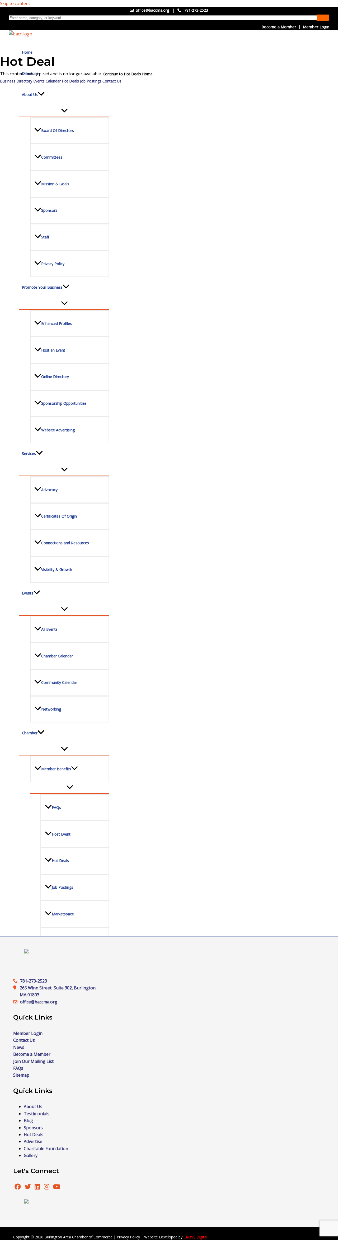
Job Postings (90, 81)
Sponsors (33, 1128)
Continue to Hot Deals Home (128, 73)
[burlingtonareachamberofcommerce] (63, 969)
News (18, 1047)
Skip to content (15, 3)
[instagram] (47, 1187)
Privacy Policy (128, 1236)
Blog (28, 1120)
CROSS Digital (195, 1236)
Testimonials (36, 1114)
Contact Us (111, 81)
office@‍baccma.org (38, 1002)
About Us (33, 1106)
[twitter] (28, 1187)
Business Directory (16, 81)
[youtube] (57, 1187)
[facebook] (17, 1187)
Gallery (30, 1155)
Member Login (316, 26)
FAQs (18, 1068)
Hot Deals (70, 81)
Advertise (33, 1141)
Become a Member (278, 26)
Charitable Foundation (46, 1148)
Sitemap (21, 1075)
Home (27, 52)
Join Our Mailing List (33, 1061)
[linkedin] (38, 1187)
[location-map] (16, 1002)
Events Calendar (47, 81)
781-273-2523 (196, 10)
